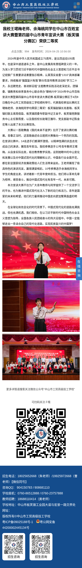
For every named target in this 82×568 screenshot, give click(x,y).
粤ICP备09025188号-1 (17, 522)
